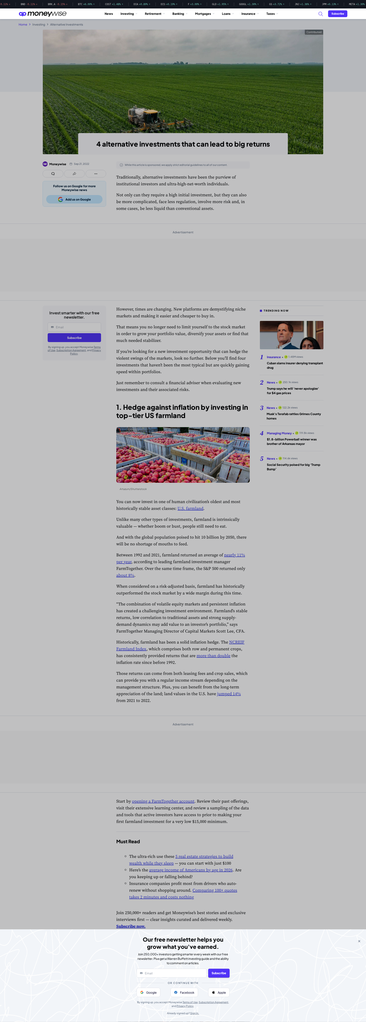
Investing (127, 13)
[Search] (320, 14)
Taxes (270, 13)
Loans (226, 13)
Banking (178, 13)
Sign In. (194, 1013)
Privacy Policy (185, 1006)
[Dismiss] (359, 941)
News (109, 13)
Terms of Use (190, 1002)
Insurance (248, 13)
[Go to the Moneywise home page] (43, 14)
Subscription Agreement (213, 1002)
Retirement (153, 13)
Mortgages (203, 13)
